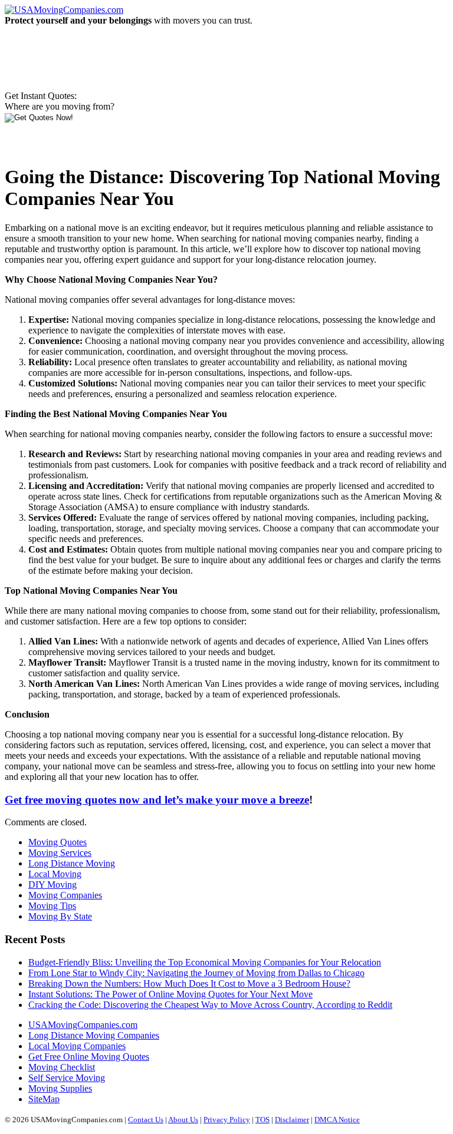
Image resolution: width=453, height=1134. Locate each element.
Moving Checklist (61, 1067)
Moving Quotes (57, 842)
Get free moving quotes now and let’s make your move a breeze (157, 800)
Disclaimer (292, 1119)
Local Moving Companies (77, 1046)
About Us (183, 1119)
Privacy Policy (226, 1119)
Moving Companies (65, 895)
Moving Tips (52, 906)
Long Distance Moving (71, 863)
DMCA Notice (337, 1119)
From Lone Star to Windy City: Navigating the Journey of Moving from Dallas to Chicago (196, 973)
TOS (262, 1119)
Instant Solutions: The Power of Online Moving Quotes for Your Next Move (170, 994)
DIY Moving (52, 885)
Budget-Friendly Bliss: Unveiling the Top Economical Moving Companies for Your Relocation (204, 962)
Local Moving (54, 874)
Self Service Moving (66, 1078)
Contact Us (145, 1119)
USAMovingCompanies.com (82, 1025)
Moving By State (60, 916)
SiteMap (44, 1099)
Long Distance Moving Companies (93, 1035)
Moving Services (59, 853)
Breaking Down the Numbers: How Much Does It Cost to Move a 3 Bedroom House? (189, 983)
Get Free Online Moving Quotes (88, 1057)
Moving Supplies (60, 1088)
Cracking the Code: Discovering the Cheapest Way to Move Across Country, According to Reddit (210, 1005)
